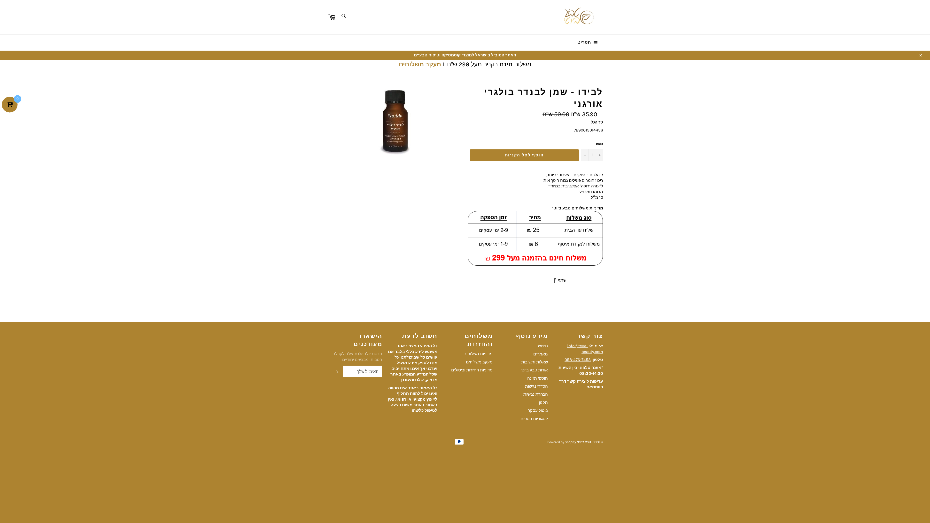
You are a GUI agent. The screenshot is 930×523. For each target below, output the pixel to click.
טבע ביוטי (584, 442)
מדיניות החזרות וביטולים (472, 370)
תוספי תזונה (537, 378)
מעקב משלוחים (420, 64)
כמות (599, 144)
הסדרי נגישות (536, 386)
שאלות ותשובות (534, 362)
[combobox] (343, 16)
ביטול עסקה (537, 410)
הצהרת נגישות (535, 394)
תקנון (543, 402)
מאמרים (540, 354)
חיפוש (543, 345)
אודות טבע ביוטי (534, 370)
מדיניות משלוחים (478, 353)
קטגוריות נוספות (534, 418)
